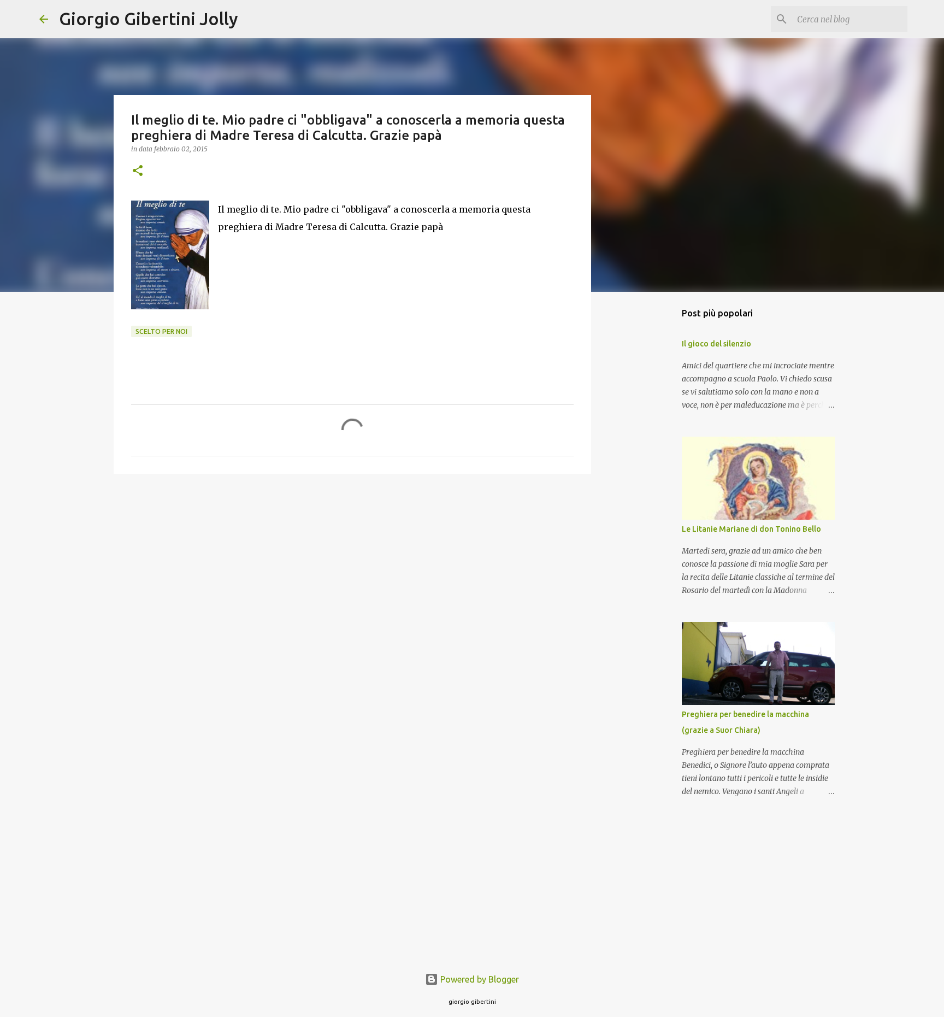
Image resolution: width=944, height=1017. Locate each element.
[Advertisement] (352, 566)
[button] (137, 171)
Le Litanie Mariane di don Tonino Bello (751, 529)
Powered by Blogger (478, 979)
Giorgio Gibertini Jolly (148, 18)
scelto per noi (161, 331)
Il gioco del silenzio (716, 343)
